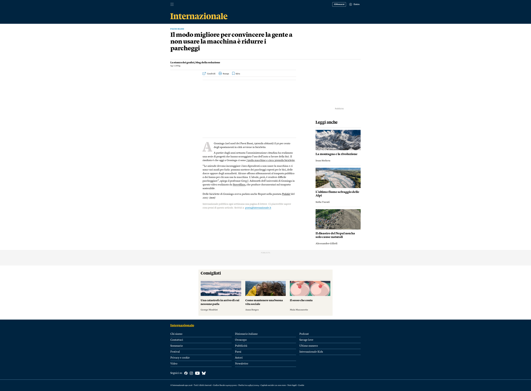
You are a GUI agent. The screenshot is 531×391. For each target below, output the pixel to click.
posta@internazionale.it (258, 208)
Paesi (238, 352)
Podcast (304, 334)
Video (173, 363)
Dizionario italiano (246, 334)
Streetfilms (239, 184)
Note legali (292, 385)
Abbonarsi (339, 4)
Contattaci (176, 340)
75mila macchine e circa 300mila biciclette (270, 160)
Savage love (306, 340)
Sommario (176, 346)
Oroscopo (241, 340)
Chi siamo (176, 334)
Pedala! (286, 194)
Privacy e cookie (180, 357)
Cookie (301, 385)
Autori (239, 357)
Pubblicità (241, 346)
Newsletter (241, 363)
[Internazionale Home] (183, 325)
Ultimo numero (308, 346)
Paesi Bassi (177, 29)
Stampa (226, 74)
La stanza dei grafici (182, 62)
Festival (175, 352)
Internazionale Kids (311, 352)
